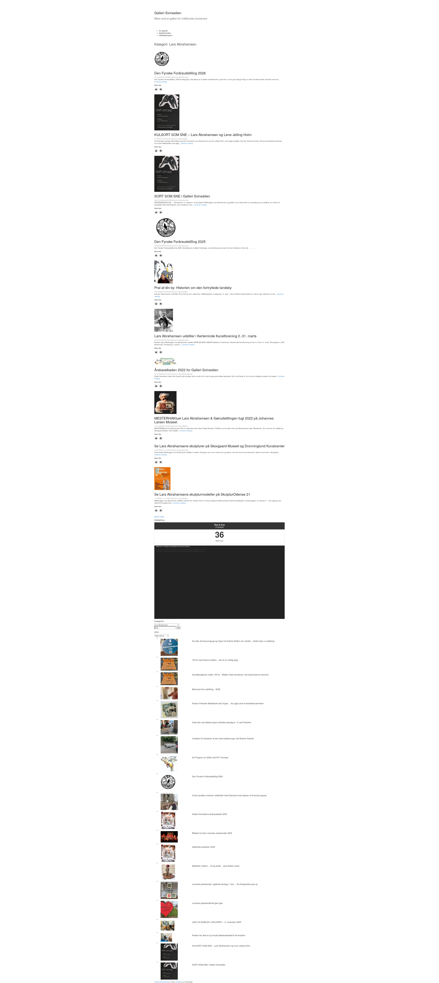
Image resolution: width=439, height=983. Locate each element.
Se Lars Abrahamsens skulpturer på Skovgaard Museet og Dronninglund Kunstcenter (219, 445)
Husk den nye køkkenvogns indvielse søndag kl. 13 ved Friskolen (221, 722)
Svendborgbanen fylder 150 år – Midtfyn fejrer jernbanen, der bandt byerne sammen (230, 674)
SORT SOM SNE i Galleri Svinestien (182, 196)
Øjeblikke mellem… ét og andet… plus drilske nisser (216, 865)
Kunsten (186, 77)
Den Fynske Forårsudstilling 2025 (180, 241)
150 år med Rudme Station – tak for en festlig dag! (215, 659)
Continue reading (160, 82)
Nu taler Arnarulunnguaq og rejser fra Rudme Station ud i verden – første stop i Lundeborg (233, 640)
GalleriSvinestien (165, 33)
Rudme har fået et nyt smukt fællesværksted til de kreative (218, 935)
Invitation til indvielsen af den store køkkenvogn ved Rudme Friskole (223, 738)
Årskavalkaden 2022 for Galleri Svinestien (186, 369)
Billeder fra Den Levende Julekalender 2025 (212, 833)
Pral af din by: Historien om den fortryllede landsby (193, 287)
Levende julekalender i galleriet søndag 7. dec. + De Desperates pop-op (225, 884)
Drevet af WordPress (161, 982)
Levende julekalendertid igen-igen (207, 903)
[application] (219, 582)
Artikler (185, 139)
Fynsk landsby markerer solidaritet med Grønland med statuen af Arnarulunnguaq (229, 795)
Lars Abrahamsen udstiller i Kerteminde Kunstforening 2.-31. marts (205, 335)
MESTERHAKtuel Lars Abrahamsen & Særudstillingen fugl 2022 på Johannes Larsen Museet (214, 420)
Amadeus (179, 982)
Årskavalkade (187, 374)
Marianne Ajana (177, 77)
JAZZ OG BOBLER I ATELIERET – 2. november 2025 (216, 922)
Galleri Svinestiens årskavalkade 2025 (209, 814)
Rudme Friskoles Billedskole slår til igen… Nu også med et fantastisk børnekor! (228, 703)
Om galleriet (163, 31)
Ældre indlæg (159, 516)
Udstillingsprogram (165, 35)
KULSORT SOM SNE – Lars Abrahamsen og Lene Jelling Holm (203, 134)
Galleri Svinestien (167, 12)
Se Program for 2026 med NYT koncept (210, 757)
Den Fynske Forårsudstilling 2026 (180, 72)
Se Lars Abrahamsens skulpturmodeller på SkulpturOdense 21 (202, 494)
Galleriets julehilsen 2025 (203, 846)
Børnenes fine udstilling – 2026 (206, 689)
